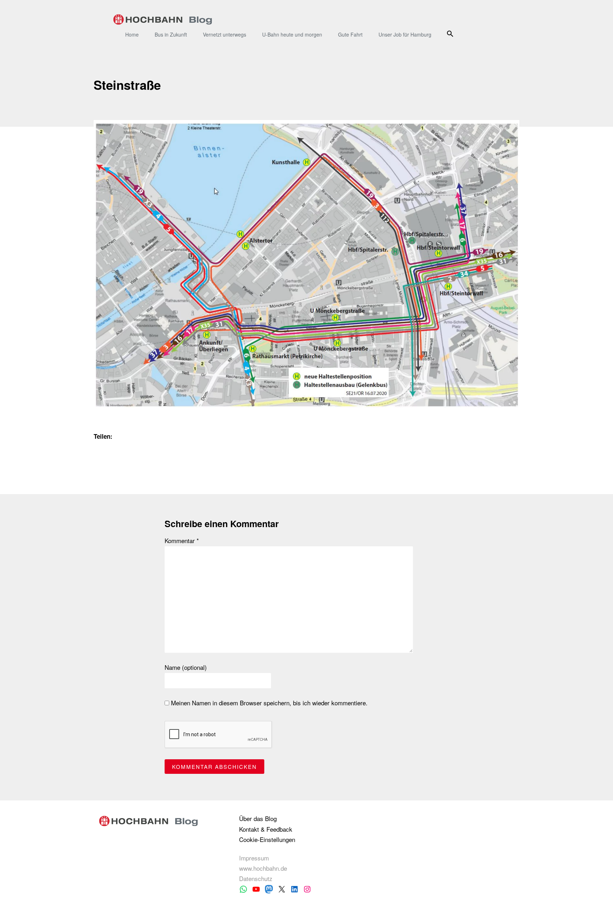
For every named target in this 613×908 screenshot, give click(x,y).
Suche (451, 33)
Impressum (254, 857)
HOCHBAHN (162, 19)
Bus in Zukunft (171, 34)
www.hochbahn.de (263, 868)
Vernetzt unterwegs (224, 34)
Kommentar (182, 541)
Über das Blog (258, 818)
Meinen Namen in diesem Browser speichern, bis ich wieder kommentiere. (268, 703)
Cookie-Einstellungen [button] (267, 839)
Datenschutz (255, 878)
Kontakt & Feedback (265, 829)
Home (132, 34)
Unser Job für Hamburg (405, 34)
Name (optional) (186, 667)
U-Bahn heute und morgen (292, 34)
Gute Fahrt (350, 34)
